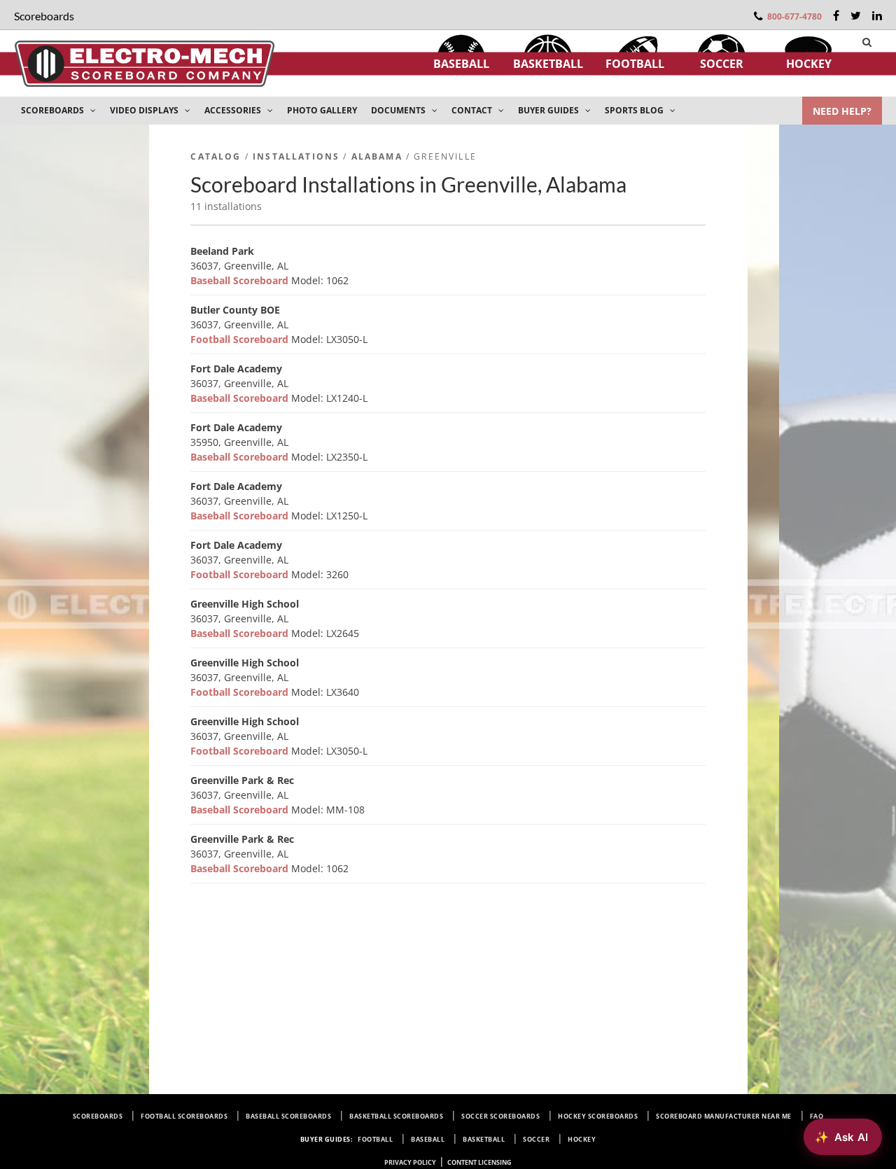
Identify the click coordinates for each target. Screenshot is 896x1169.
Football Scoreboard (240, 339)
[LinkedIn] (877, 15)
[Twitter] (855, 15)
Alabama (376, 156)
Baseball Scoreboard (240, 280)
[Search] (867, 42)
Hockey (809, 63)
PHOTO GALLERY (322, 110)
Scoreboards (98, 1116)
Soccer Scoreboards (500, 1116)
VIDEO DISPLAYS (145, 110)
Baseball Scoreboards (288, 1116)
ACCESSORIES (233, 110)
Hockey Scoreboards (598, 1116)
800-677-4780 (794, 16)
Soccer (721, 63)
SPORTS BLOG (635, 110)
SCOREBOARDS (53, 110)
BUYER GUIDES (549, 110)
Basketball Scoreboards (396, 1116)
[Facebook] (836, 15)
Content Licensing (479, 1162)
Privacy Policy (410, 1162)
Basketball (548, 63)
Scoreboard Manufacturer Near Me (724, 1116)
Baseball (461, 63)
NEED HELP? (842, 111)
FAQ (817, 1116)
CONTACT (472, 110)
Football (635, 63)
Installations (296, 156)
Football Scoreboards (184, 1116)
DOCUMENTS (399, 110)
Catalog (215, 156)
